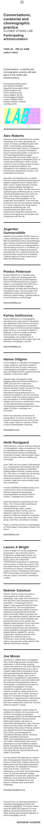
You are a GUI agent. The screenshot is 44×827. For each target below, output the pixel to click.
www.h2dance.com (11, 430)
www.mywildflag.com (12, 303)
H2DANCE (17, 806)
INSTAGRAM (22, 822)
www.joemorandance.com (14, 790)
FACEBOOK (35, 822)
